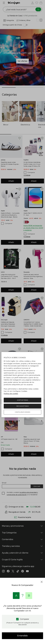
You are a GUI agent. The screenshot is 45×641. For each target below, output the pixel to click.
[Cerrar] (41, 581)
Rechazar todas (22, 406)
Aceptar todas (22, 400)
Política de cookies (11, 393)
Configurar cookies (22, 412)
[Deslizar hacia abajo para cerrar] (22, 581)
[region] (22, 385)
